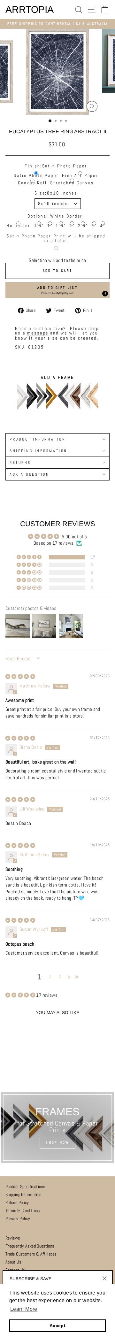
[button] (57, 290)
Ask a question (29, 474)
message (37, 333)
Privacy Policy (17, 1218)
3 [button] (59, 977)
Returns (20, 462)
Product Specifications (25, 1186)
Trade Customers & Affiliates (30, 1254)
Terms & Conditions (22, 1210)
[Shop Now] (57, 1128)
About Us (13, 1262)
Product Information (37, 439)
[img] (20, 677)
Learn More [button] (23, 1309)
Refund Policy (17, 1202)
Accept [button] (57, 1325)
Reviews (12, 1238)
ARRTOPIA (29, 9)
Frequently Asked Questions (29, 1246)
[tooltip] (105, 293)
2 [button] (50, 977)
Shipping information (38, 450)
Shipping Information (23, 1194)
